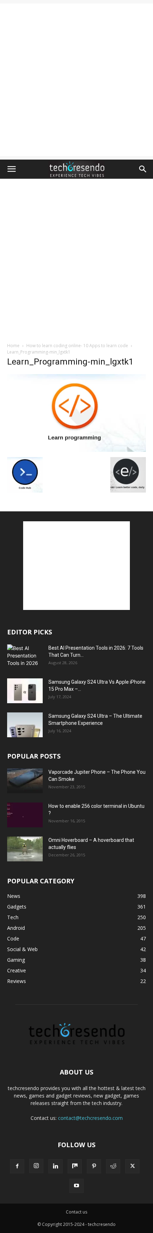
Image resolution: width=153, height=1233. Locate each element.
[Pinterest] (94, 1166)
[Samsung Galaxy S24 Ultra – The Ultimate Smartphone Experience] (25, 724)
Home (13, 346)
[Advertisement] (76, 80)
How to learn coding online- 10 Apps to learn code (77, 346)
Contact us (76, 1212)
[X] (132, 1166)
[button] (11, 169)
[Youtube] (76, 1186)
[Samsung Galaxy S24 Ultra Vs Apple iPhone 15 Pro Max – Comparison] (25, 690)
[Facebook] (17, 1166)
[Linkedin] (55, 1166)
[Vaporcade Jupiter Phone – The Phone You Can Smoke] (25, 780)
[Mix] (75, 1166)
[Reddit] (113, 1166)
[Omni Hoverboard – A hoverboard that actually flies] (25, 849)
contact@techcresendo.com (90, 1118)
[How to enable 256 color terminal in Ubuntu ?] (25, 814)
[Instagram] (36, 1166)
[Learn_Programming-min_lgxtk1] (76, 450)
